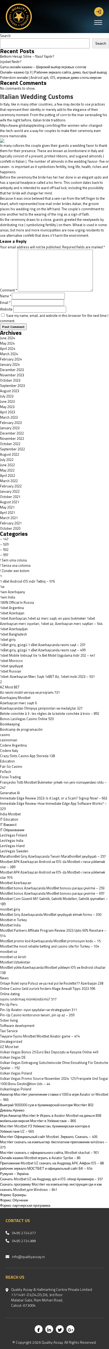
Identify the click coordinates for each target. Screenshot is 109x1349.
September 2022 (12, 449)
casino (5, 734)
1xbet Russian (10, 671)
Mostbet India (10, 925)
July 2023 (6, 396)
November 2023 (12, 375)
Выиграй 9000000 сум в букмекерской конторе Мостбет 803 (46, 1105)
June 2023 (7, 401)
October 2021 (10, 496)
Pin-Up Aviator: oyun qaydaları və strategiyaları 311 (38, 1009)
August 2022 (9, 454)
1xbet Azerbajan (12, 613)
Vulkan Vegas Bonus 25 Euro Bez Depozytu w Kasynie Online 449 (49, 1052)
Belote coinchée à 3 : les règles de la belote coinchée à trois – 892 (49, 713)
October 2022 (10, 443)
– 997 (4, 554)
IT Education (9, 819)
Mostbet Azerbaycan (15, 882)
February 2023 (11, 422)
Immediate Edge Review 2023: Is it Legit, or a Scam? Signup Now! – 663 (53, 798)
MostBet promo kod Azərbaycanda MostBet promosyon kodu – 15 (50, 941)
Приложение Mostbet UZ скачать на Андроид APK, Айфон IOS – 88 (52, 1163)
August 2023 (9, 391)
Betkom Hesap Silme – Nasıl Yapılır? (27, 56)
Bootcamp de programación (21, 729)
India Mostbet (10, 814)
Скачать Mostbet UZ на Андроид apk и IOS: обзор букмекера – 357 (51, 1179)
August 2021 (9, 502)
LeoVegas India (11, 840)
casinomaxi (8, 740)
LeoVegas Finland (13, 835)
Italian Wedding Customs (36, 97)
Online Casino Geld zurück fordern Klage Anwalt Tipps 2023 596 (47, 988)
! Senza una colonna (15, 565)
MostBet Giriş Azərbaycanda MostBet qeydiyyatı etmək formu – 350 (50, 914)
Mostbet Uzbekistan (15, 962)
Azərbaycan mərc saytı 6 (18, 703)
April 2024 (7, 348)
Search (5, 35)
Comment (8, 290)
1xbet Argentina (12, 607)
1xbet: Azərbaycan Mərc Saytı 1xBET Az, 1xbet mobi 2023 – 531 (47, 676)
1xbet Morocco (11, 660)
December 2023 (12, 369)
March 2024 (9, 353)
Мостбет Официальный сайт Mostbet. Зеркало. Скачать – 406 (48, 1136)
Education (7, 761)
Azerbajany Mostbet (15, 697)
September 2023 (12, 385)
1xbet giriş (8, 639)
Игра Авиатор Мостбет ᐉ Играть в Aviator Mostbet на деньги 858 (50, 1115)
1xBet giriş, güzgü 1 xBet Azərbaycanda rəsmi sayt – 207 (42, 644)
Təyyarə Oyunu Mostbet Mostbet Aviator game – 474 (40, 1036)
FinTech (5, 771)
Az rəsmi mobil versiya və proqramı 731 (30, 692)
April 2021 (7, 512)
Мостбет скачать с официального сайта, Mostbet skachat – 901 (49, 1152)
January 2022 (10, 491)
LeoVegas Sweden (14, 851)
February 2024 (11, 359)
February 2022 (11, 486)
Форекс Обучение (14, 1200)
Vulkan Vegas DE (13, 1057)
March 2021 (9, 517)
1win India (7, 597)
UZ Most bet (9, 1046)
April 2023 (7, 412)
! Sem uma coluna (13, 560)
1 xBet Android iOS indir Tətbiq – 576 (27, 581)
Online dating (10, 993)
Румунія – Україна (14, 1173)
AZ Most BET (10, 687)
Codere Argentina (13, 745)
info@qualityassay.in (28, 1256)
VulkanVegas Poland (15, 1089)
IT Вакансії (8, 824)
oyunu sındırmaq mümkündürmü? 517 (28, 999)
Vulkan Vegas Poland (16, 1073)
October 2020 (10, 528)
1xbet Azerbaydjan (14, 629)
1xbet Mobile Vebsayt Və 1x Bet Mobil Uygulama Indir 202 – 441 (47, 655)
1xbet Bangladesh (13, 634)
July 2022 (6, 459)
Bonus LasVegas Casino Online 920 (27, 718)
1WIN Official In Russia (17, 602)
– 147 (4, 539)
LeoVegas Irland (12, 845)
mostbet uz (8, 951)
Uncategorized (11, 1041)
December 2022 (12, 433)
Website (6, 309)
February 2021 (11, 523)
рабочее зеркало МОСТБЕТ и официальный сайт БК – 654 (46, 1168)
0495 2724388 (24, 1240)
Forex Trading (10, 777)
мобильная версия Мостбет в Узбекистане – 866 (38, 1120)
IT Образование (12, 830)
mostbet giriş (10, 909)
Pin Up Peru (8, 1004)
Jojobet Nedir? (10, 61)
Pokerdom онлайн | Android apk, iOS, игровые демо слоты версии (50, 77)
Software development (17, 1025)
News (4, 978)
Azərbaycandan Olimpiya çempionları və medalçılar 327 (41, 708)
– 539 (4, 544)
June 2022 (7, 465)
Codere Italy (9, 750)
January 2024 (10, 364)
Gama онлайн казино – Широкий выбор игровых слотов (43, 67)
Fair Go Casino (11, 766)
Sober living (9, 1020)
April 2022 (7, 475)
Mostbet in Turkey (13, 919)
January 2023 (10, 428)
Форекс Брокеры (13, 1194)
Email (5, 302)
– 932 (4, 549)
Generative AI (10, 792)
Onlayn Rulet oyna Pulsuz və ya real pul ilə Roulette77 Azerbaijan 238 (51, 983)
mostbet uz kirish (13, 956)
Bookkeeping (10, 724)
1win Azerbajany (12, 592)
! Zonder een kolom (14, 570)
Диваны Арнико (12, 1110)
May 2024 (7, 343)
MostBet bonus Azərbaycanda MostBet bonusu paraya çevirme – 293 (52, 888)
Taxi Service (9, 1031)
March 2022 (9, 480)
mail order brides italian (63, 203)
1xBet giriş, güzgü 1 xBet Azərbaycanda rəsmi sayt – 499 (42, 650)
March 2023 (9, 417)
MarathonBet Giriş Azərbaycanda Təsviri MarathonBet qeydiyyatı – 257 (53, 856)
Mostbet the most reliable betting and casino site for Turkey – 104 (49, 946)
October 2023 (10, 380)
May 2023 (7, 406)
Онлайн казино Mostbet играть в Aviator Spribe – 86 (40, 1157)
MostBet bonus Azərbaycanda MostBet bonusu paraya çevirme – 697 (52, 893)
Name (5, 296)
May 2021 (7, 507)
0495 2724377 (24, 1233)
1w (2, 586)
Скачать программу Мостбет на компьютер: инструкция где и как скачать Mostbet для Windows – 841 (51, 1187)
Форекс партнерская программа (25, 1205)
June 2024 (7, 338)
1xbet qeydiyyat (11, 666)
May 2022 (7, 470)
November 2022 (12, 438)
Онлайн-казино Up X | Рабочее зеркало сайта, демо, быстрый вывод (53, 72)
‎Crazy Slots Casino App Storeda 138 (27, 755)
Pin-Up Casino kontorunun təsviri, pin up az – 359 (37, 1015)
